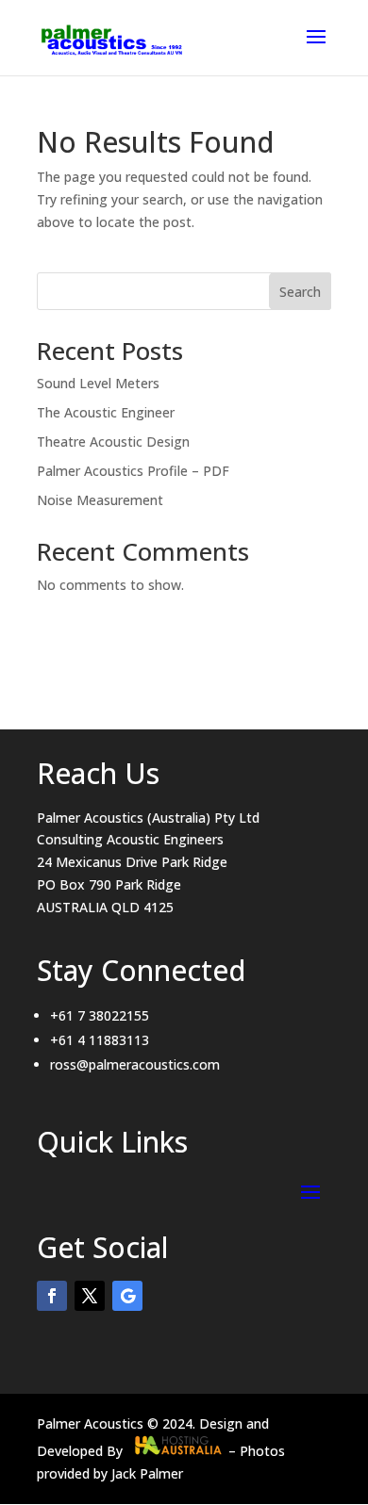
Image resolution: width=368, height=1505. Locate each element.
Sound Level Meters (98, 383)
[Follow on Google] (127, 1296)
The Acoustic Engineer (106, 412)
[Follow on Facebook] (52, 1296)
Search (300, 292)
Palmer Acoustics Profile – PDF (133, 471)
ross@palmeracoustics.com (135, 1064)
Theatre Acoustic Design (113, 441)
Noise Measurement (100, 500)
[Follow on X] (90, 1296)
